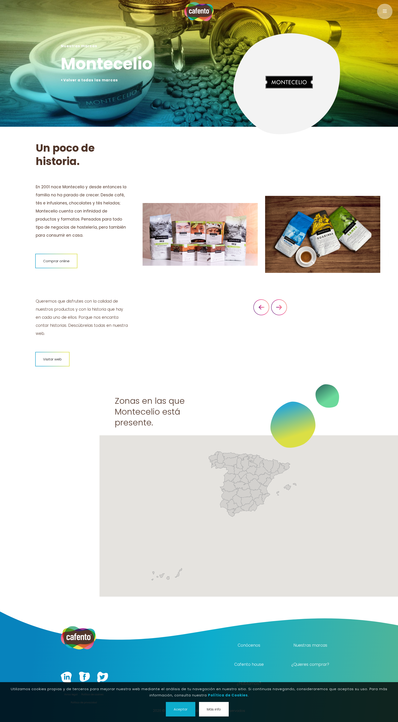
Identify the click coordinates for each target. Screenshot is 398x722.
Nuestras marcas (310, 645)
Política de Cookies (228, 695)
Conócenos (249, 645)
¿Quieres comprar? (310, 664)
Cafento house (249, 664)
